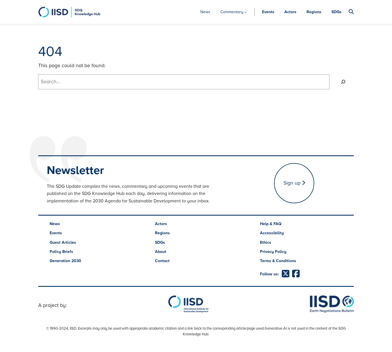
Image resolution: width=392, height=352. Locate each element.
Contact (162, 260)
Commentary (231, 11)
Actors (290, 11)
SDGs (336, 11)
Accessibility (272, 233)
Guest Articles (63, 242)
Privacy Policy (273, 251)
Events (268, 11)
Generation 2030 (65, 260)
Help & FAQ (271, 223)
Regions (313, 11)
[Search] (343, 81)
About (160, 251)
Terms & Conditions (278, 260)
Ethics (265, 242)
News (205, 11)
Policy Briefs (61, 251)
